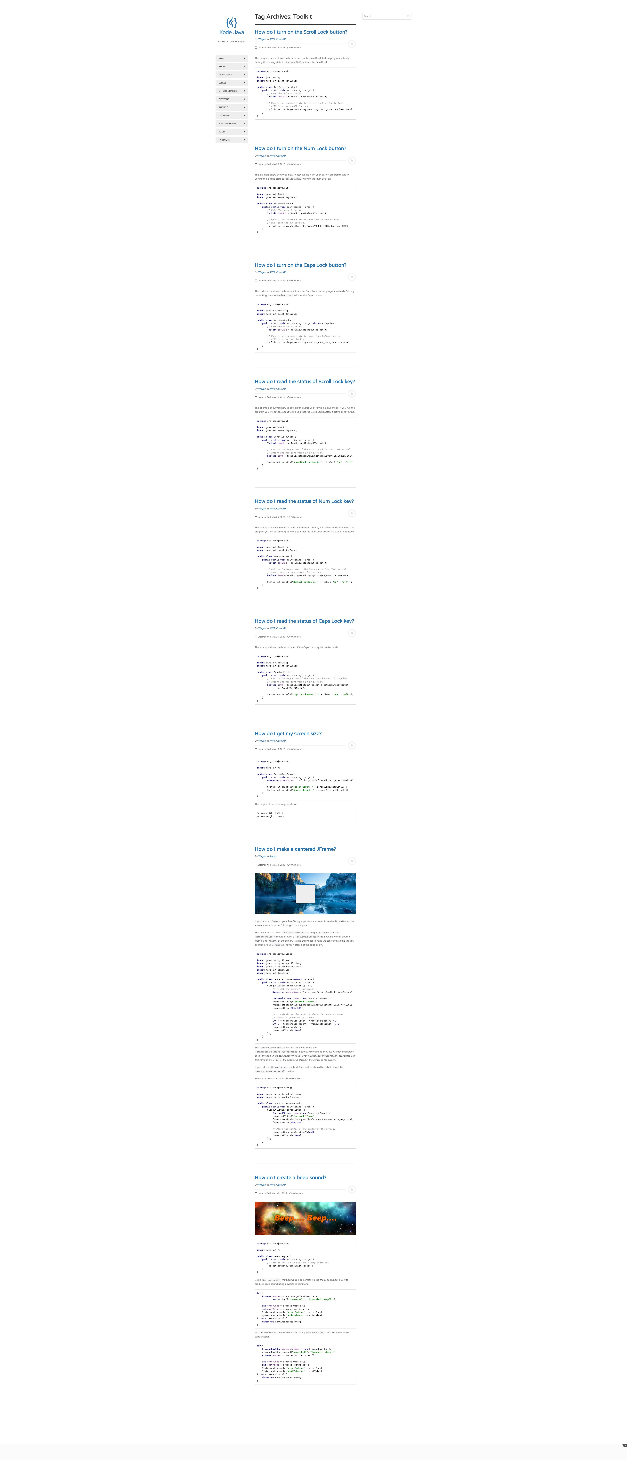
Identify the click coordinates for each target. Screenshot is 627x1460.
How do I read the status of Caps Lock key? (304, 621)
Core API (281, 39)
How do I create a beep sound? (290, 1178)
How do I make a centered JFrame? (295, 849)
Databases (224, 115)
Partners (224, 140)
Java (221, 58)
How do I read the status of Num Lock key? (304, 501)
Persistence (225, 75)
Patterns (224, 99)
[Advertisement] (232, 313)
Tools (222, 132)
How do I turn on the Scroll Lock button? (301, 32)
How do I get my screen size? (288, 734)
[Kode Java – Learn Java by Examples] (232, 25)
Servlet (223, 83)
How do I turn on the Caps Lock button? (300, 265)
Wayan (262, 39)
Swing (272, 856)
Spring (222, 66)
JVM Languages (227, 124)
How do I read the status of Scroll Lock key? (305, 382)
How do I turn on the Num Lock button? (300, 149)
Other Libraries (228, 91)
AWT (272, 39)
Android (223, 107)
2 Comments (296, 517)
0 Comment (295, 47)
